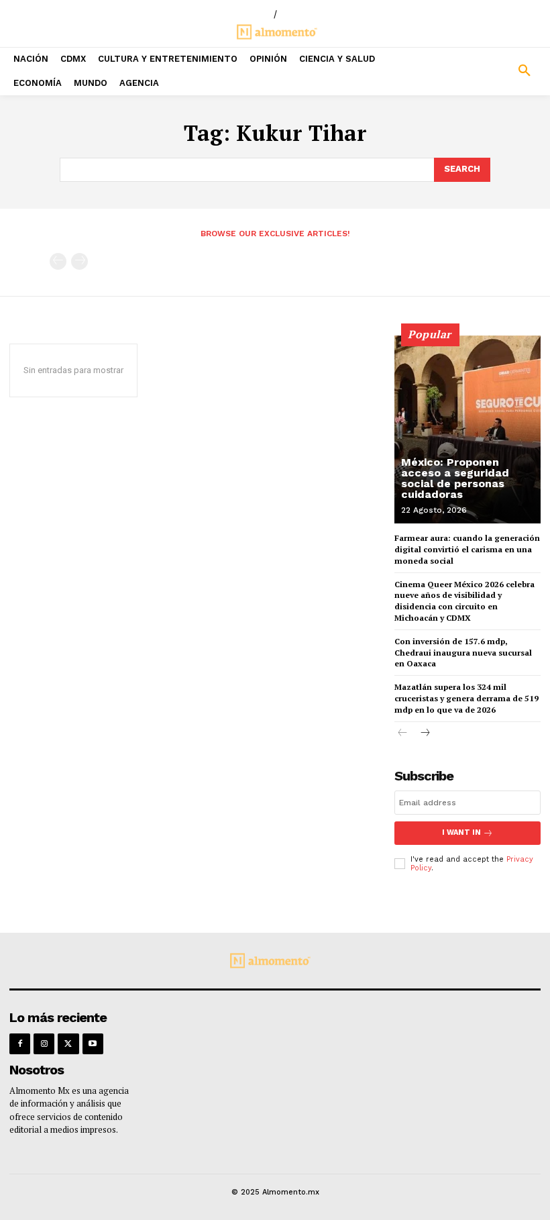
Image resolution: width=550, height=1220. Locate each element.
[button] (481, 71)
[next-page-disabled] (79, 261)
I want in (461, 832)
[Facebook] (19, 1043)
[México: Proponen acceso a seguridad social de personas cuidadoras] (467, 429)
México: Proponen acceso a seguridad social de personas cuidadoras (455, 478)
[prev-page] (58, 261)
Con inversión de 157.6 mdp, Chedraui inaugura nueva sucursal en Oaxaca (463, 652)
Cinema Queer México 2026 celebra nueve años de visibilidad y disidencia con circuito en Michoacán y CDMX (464, 601)
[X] (68, 1043)
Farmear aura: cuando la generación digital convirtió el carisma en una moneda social (467, 549)
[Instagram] (44, 1043)
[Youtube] (92, 1043)
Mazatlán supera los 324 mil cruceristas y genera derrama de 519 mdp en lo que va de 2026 (466, 698)
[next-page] (424, 733)
